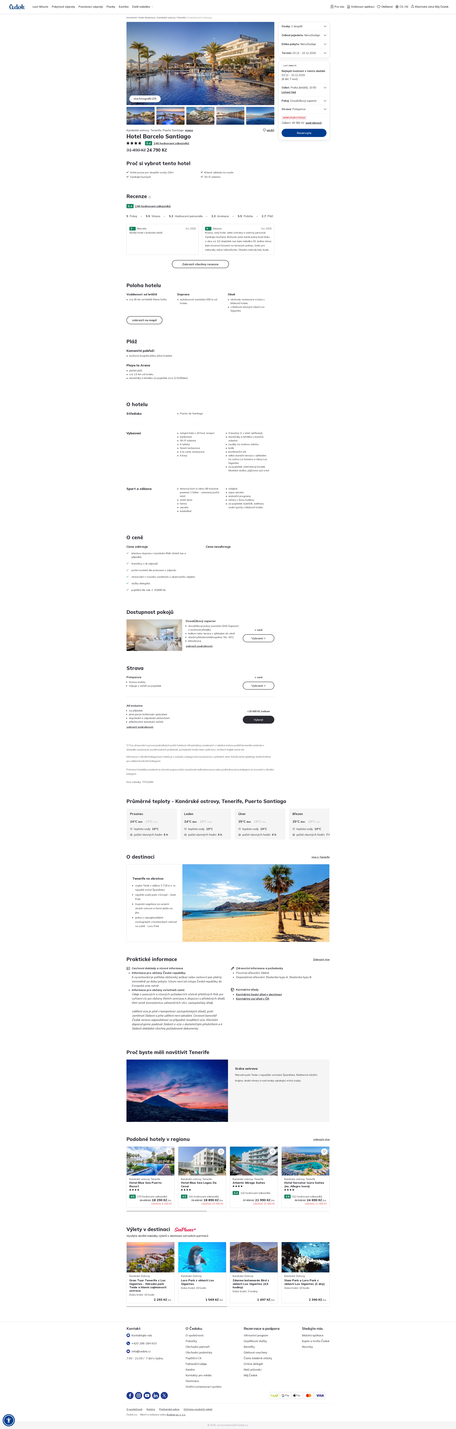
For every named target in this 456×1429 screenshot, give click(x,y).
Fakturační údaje (196, 1364)
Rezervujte (304, 133)
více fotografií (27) (145, 98)
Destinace (192, 1381)
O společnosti (195, 1335)
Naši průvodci (252, 1369)
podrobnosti (314, 123)
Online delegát (253, 1364)
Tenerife (181, 17)
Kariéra (190, 1369)
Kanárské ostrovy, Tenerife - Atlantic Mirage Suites (251, 1150)
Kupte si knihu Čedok (316, 1341)
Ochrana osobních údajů (198, 1409)
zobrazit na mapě (144, 320)
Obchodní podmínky (199, 1352)
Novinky (307, 1346)
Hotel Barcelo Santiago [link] (200, 17)
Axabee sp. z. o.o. (176, 1414)
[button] (9, 1420)
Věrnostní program (256, 1335)
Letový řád (289, 92)
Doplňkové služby (255, 1341)
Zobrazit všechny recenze (200, 264)
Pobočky (191, 1341)
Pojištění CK (193, 1358)
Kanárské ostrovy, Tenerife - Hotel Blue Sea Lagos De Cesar (201, 1150)
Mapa (189, 130)
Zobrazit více (321, 959)
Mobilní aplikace (312, 1335)
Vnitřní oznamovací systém (203, 1386)
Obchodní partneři (198, 1346)
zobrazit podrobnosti (199, 646)
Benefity (249, 1346)
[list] (149, 197)
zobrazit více (321, 1139)
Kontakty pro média (198, 1375)
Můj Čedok (250, 1375)
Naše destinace (147, 17)
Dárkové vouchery (255, 1352)
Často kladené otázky (258, 1358)
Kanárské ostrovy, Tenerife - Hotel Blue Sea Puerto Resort (149, 1150)
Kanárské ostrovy (166, 17)
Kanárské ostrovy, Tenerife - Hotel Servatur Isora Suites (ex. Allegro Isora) (304, 1150)
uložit (270, 130)
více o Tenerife (321, 857)
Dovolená (131, 17)
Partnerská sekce (169, 1409)
